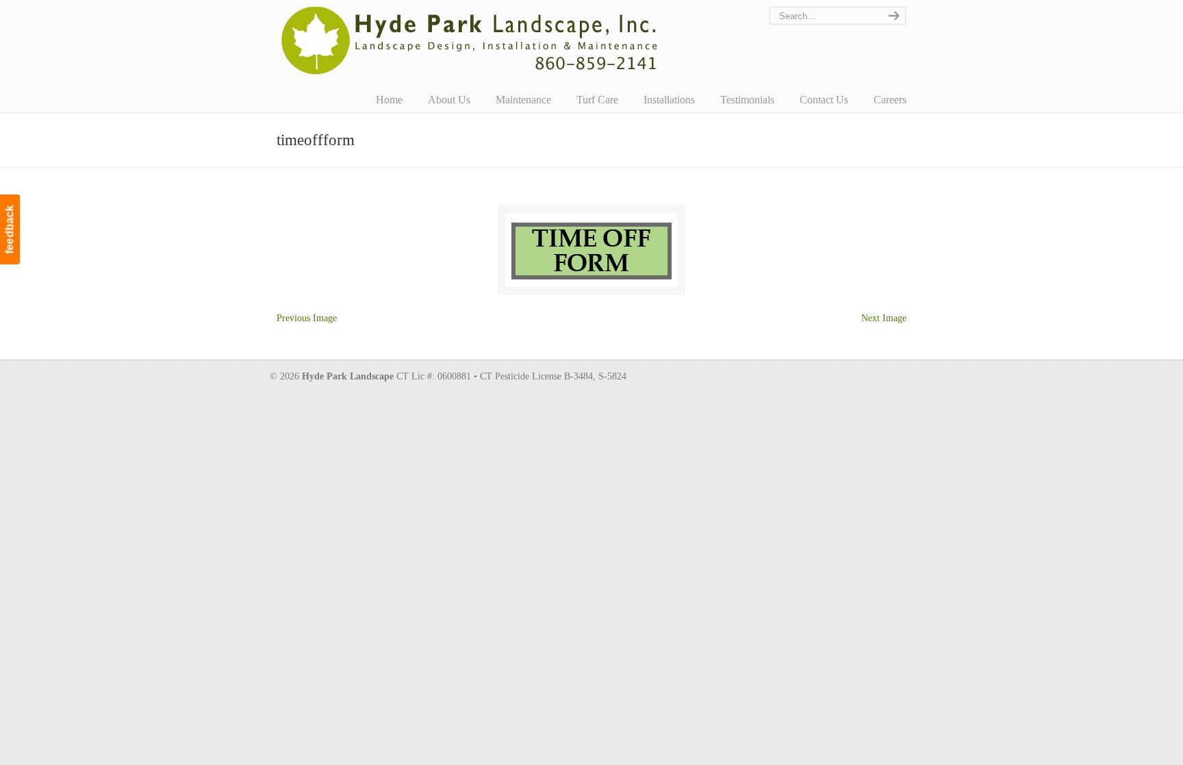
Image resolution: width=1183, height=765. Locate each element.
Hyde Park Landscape (470, 40)
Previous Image (307, 318)
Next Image (883, 318)
